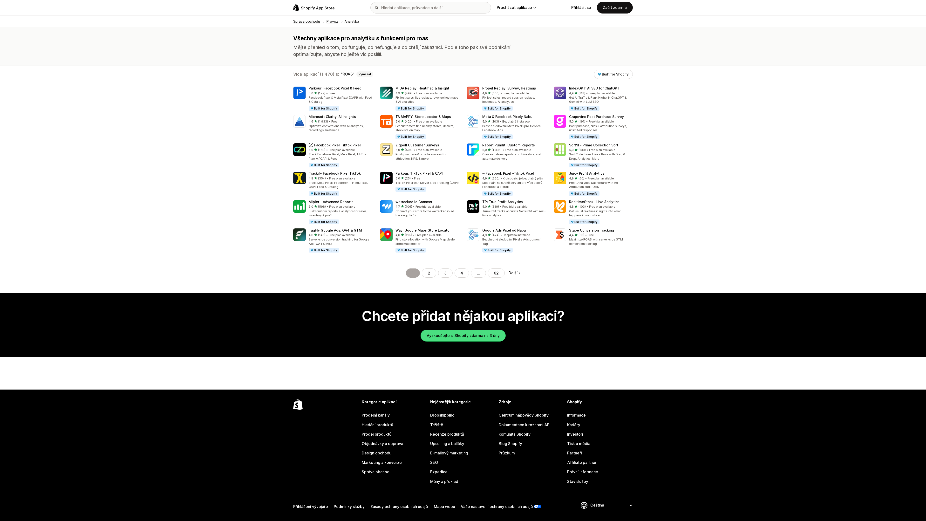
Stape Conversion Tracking (591, 230)
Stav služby (577, 481)
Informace (576, 415)
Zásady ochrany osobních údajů (399, 506)
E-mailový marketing (449, 453)
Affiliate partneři (582, 462)
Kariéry (573, 424)
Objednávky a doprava (382, 443)
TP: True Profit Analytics (502, 202)
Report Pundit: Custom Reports (508, 145)
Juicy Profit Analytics (586, 173)
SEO (434, 462)
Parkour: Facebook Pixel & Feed (335, 88)
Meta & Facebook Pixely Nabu (507, 117)
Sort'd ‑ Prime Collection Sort (593, 145)
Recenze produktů (447, 434)
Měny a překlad (444, 481)
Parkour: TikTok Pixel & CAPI (419, 173)
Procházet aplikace (514, 7)
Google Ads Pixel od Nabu (504, 230)
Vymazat (365, 74)
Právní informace (582, 471)
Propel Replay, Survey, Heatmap (509, 88)
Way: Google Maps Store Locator (423, 230)
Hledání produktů (377, 424)
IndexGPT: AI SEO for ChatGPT (594, 88)
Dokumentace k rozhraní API (525, 424)
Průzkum (507, 453)
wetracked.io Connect (413, 202)
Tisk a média (578, 443)
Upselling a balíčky (447, 443)
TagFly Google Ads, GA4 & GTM (335, 230)
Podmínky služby (349, 506)
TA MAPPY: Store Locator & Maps (423, 117)
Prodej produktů (377, 434)
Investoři (575, 434)
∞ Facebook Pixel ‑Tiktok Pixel (508, 173)
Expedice (439, 471)
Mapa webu (444, 506)
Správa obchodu (377, 471)
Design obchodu (376, 453)
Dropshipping (442, 415)
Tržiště (436, 424)
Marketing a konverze (382, 462)
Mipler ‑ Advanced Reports (331, 202)
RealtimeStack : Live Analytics (594, 202)
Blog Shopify (510, 443)
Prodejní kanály (376, 415)
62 (496, 273)
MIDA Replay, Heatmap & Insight (422, 88)
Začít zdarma (615, 7)
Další (513, 272)
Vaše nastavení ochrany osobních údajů (497, 506)
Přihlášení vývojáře (310, 506)
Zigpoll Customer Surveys (417, 145)
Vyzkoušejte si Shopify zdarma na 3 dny (463, 335)
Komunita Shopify (515, 434)
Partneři (574, 453)
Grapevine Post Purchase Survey (596, 117)
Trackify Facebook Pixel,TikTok (335, 173)
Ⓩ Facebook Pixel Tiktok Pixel (335, 145)
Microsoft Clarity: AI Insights (332, 117)
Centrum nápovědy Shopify (524, 415)
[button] (332, 99)
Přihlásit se (581, 7)
